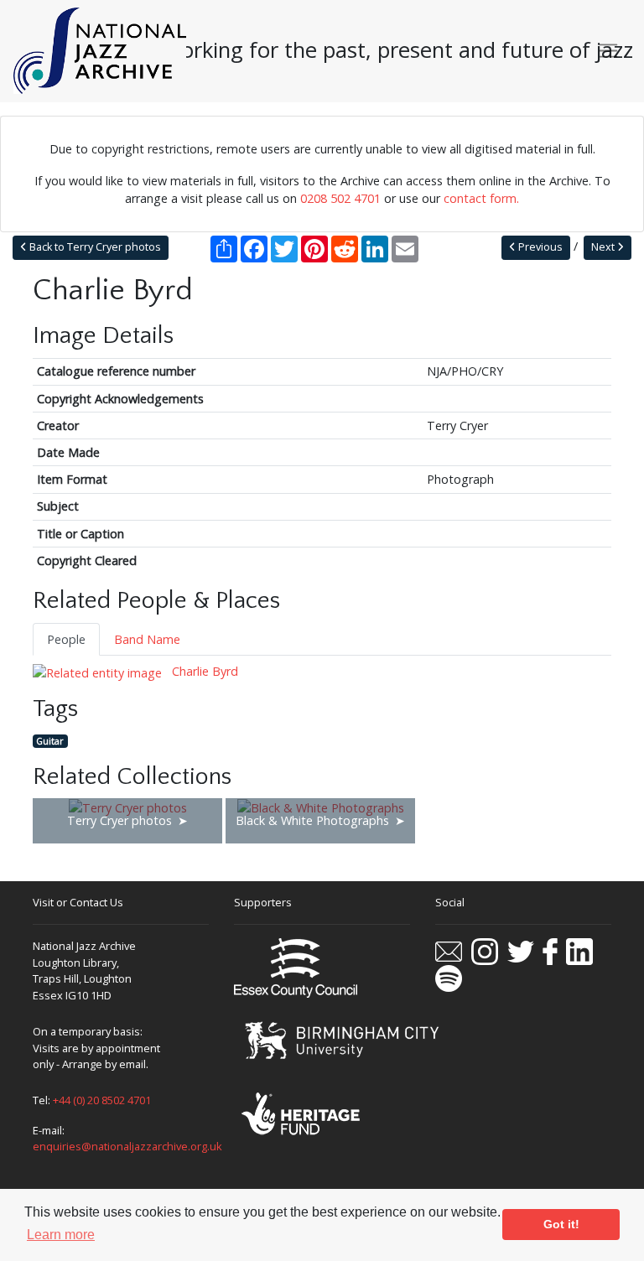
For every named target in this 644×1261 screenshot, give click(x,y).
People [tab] (66, 639)
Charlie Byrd (203, 671)
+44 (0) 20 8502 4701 (102, 1100)
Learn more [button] (61, 1234)
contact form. (481, 198)
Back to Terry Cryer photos (94, 247)
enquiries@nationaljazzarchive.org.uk (127, 1146)
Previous (539, 247)
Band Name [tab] (147, 639)
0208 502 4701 (340, 198)
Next (604, 247)
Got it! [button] (561, 1224)
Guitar (50, 740)
